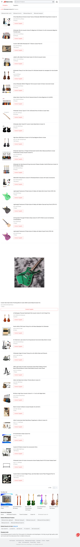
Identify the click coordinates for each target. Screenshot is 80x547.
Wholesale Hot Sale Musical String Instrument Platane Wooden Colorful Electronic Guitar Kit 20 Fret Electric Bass (35, 165)
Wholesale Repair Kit (27, 13)
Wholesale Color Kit (17, 13)
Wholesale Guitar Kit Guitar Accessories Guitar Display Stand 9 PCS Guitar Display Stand (34, 460)
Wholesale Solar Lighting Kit (7, 520)
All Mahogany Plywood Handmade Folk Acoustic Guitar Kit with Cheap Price (31, 313)
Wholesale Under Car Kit (6, 13)
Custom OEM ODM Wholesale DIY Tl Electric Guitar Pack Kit (27, 43)
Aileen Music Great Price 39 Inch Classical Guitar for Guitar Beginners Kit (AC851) (33, 97)
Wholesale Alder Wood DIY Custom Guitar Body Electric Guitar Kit (29, 124)
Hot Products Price (20, 540)
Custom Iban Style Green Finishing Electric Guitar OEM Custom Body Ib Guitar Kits (20, 302)
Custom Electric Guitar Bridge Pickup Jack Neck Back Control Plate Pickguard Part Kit (34, 474)
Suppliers (15, 5)
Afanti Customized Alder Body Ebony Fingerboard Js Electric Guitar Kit (30, 420)
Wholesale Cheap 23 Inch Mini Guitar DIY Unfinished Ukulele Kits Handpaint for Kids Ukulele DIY (35, 71)
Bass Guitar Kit (4, 528)
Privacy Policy (33, 542)
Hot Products (12, 540)
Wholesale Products (11, 514)
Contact (38, 542)
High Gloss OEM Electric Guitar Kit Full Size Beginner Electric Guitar (29, 137)
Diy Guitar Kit (19, 528)
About (20, 542)
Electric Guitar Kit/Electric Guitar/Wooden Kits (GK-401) (26, 407)
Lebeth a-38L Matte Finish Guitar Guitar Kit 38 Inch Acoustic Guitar (29, 57)
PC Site (43, 540)
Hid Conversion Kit (35, 528)
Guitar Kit (32, 514)
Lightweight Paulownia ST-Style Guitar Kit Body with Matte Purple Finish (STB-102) (33, 231)
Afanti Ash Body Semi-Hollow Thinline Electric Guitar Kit (26, 380)
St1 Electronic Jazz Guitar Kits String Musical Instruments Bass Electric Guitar (32, 340)
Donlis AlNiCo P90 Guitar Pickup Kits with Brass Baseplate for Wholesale (30, 326)
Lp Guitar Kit (12, 528)
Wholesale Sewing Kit (38, 13)
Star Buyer (38, 540)
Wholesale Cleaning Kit (19, 520)
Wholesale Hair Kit (5, 522)
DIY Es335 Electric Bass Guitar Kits (21, 433)
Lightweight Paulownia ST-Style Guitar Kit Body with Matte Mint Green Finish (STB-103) (34, 191)
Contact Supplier (18, 23)
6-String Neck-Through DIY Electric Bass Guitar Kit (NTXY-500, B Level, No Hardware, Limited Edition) (33, 218)
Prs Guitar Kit (27, 528)
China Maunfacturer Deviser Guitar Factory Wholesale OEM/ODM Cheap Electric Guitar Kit (35, 17)
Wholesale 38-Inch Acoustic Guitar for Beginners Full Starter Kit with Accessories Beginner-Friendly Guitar (35, 31)
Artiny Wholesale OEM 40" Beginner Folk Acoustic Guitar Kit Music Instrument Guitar (33, 84)
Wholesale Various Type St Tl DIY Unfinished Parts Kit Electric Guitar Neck (31, 110)
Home (2, 514)
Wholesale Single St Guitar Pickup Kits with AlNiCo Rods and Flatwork (30, 353)
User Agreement (25, 542)
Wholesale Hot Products (30, 540)
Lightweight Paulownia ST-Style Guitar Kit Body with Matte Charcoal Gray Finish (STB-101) (35, 204)
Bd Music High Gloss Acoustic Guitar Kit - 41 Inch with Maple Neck (29, 393)
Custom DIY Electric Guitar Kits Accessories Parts (25, 447)
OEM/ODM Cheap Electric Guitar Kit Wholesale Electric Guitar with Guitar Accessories (34, 177)
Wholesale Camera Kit (30, 520)
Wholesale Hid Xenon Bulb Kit (43, 520)
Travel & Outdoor (23, 514)
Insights (47, 540)
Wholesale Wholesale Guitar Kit (17, 522)
